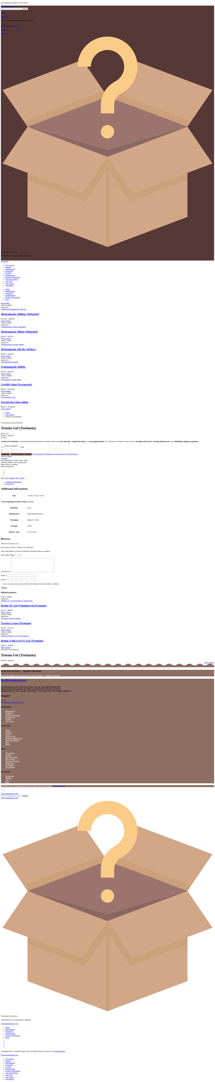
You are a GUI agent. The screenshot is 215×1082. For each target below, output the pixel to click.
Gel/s (2, 447)
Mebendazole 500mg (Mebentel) (19, 331)
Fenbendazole (10, 275)
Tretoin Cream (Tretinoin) (16, 623)
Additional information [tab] (13, 482)
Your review (6, 571)
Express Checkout (17, 454)
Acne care (4, 423)
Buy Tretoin (20, 478)
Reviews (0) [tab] (9, 484)
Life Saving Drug (11, 279)
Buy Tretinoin (10, 478)
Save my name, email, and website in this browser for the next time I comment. (31, 584)
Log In (3, 24)
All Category (10, 415)
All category (9, 265)
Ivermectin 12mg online (14, 402)
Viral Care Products (12, 761)
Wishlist (8, 778)
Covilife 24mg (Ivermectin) (16, 384)
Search (25, 9)
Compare (4, 458)
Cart (6, 780)
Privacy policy (10, 736)
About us (8, 732)
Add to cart (5, 454)
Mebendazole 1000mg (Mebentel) (20, 314)
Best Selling (5, 303)
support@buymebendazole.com (12, 702)
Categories (4, 261)
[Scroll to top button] (210, 1077)
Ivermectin (9, 271)
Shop (7, 299)
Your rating (5, 555)
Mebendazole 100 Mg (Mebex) (18, 349)
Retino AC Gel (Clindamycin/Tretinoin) (23, 605)
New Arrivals (10, 759)
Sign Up (16, 26)
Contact (8, 734)
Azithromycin (10, 717)
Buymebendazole (59, 786)
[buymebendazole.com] (9, 794)
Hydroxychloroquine (12, 277)
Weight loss (9, 763)
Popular (8, 267)
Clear (22, 447)
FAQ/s (7, 744)
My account (9, 776)
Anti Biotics (9, 285)
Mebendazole (10, 269)
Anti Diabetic (10, 767)
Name (3, 575)
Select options (6, 321)
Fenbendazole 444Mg (13, 366)
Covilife (8, 273)
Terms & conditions (12, 740)
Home (7, 289)
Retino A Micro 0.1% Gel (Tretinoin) (22, 640)
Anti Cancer (9, 283)
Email (3, 580)
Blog (7, 742)
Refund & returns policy (14, 738)
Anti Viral (8, 281)
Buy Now (28, 454)
